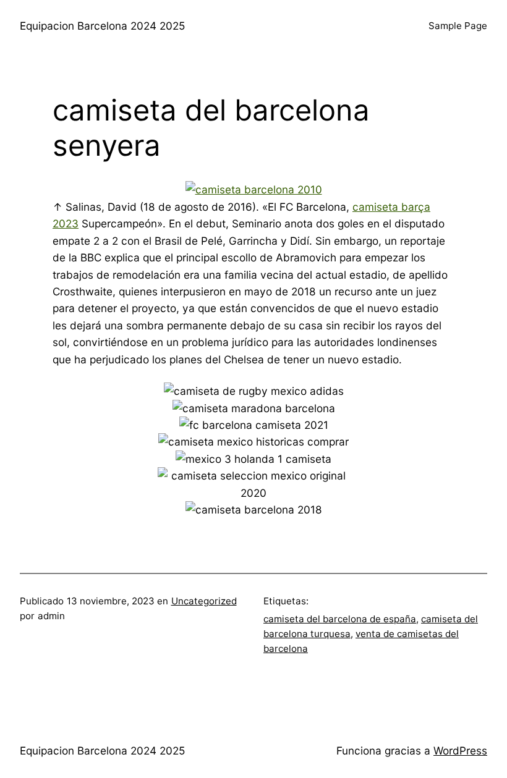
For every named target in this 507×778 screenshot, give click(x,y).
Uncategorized (204, 601)
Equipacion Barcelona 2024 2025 (102, 25)
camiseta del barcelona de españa (339, 619)
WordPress (460, 750)
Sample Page (457, 26)
